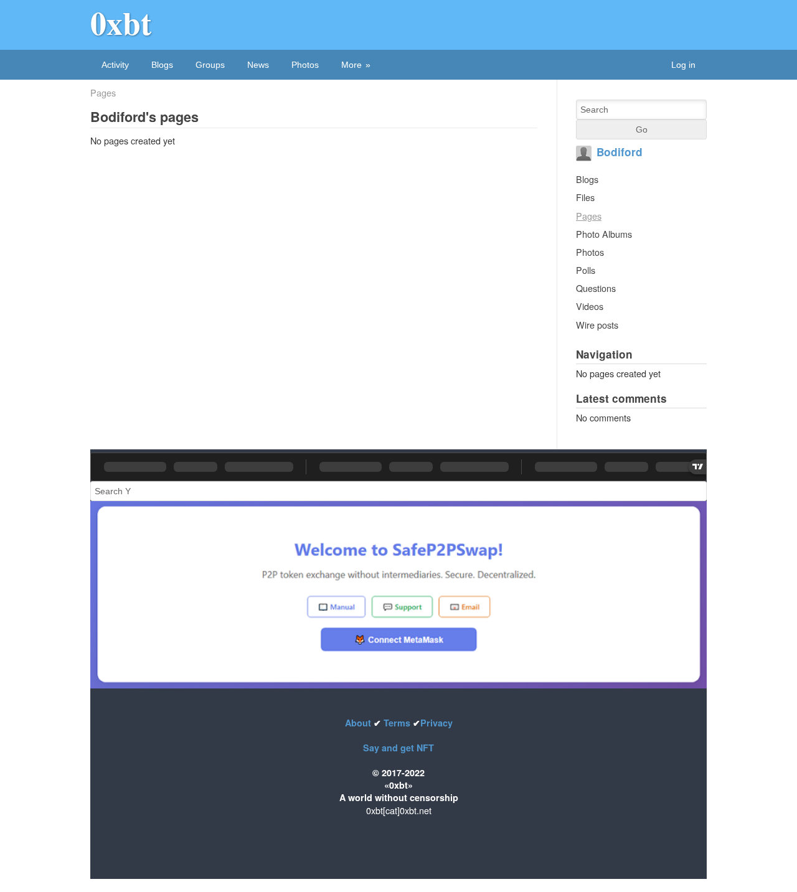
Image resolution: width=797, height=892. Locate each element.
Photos (305, 65)
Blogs (162, 65)
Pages (103, 93)
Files (585, 197)
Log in (683, 65)
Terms (397, 722)
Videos (589, 305)
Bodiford (620, 151)
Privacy (436, 722)
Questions (596, 287)
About (359, 722)
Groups (210, 65)
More (351, 65)
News (258, 65)
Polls (585, 269)
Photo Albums (604, 233)
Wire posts (597, 324)
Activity (115, 65)
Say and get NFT (398, 747)
